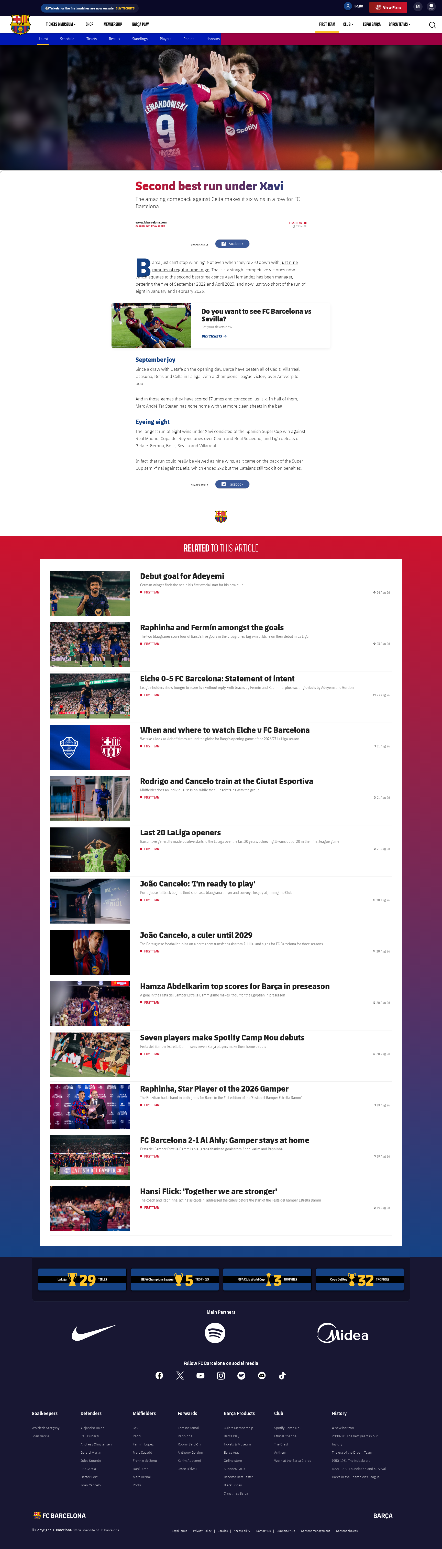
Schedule (67, 39)
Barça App (231, 1452)
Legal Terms (179, 1530)
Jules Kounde (91, 1460)
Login (355, 7)
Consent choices (347, 1530)
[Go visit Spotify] (215, 1333)
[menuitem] (431, 5)
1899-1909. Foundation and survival (359, 1469)
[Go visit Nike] (94, 1333)
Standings (140, 39)
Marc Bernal (142, 1477)
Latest (43, 39)
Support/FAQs (234, 1469)
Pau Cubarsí (90, 1436)
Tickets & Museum (59, 24)
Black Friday (233, 1485)
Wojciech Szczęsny (46, 1428)
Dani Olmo (141, 1469)
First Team (327, 24)
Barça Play (140, 24)
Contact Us (263, 1530)
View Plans (392, 7)
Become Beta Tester (238, 1477)
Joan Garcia (40, 1436)
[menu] (431, 6)
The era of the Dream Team (352, 1452)
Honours (213, 39)
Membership (113, 24)
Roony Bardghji (189, 1444)
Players (165, 39)
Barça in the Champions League (356, 1477)
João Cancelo (91, 1485)
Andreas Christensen (96, 1444)
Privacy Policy (202, 1530)
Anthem (280, 1452)
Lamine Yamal (188, 1428)
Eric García (88, 1469)
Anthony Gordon (190, 1452)
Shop (89, 24)
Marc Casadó (142, 1452)
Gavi (136, 1428)
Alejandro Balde (92, 1428)
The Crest (281, 1444)
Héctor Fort (89, 1477)
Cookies (223, 1530)
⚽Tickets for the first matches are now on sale (90, 8)
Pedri (137, 1436)
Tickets (91, 39)
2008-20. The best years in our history (355, 1440)
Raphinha (185, 1436)
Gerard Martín (91, 1452)
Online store (233, 1460)
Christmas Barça (236, 1493)
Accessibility (242, 1530)
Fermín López (143, 1444)
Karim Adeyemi (189, 1460)
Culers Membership (238, 1428)
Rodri (137, 1485)
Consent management (315, 1530)
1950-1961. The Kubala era (351, 1460)
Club (346, 24)
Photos (188, 39)
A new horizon (343, 1428)
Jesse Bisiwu (187, 1469)
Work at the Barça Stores (292, 1460)
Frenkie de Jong (145, 1460)
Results (114, 39)
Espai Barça (372, 24)
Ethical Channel (285, 1436)
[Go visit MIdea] (342, 1333)
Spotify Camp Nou (288, 1428)
